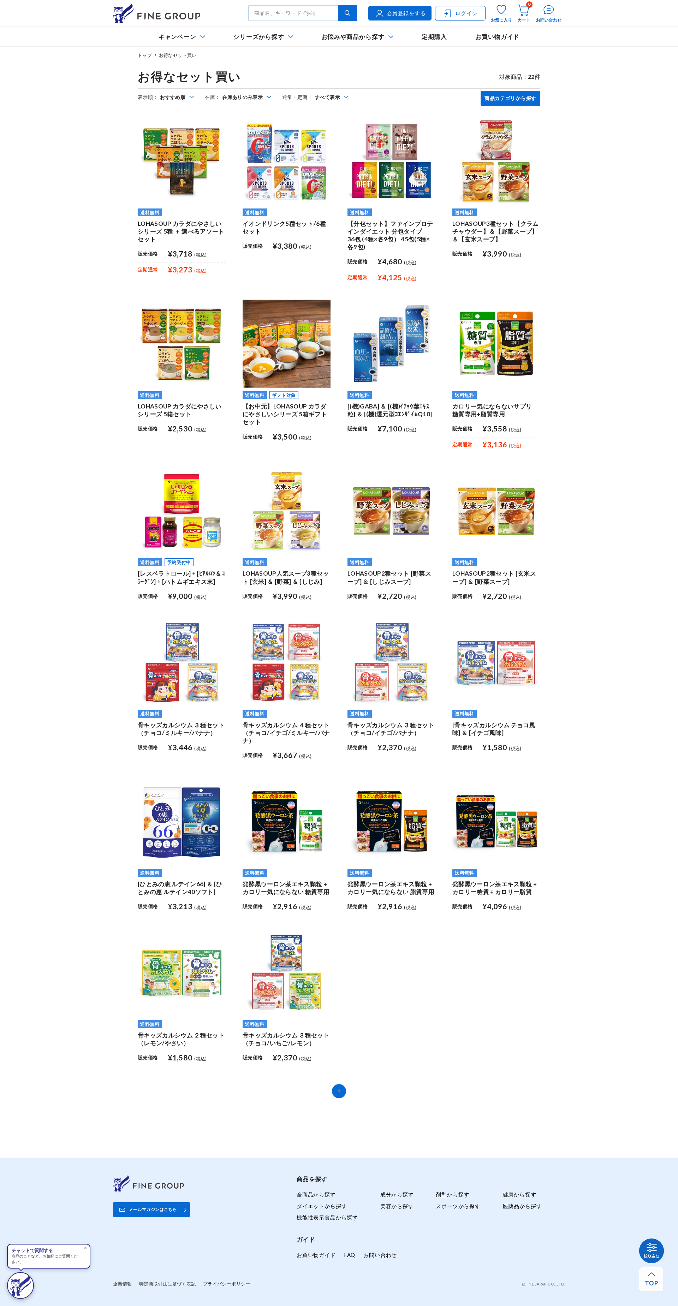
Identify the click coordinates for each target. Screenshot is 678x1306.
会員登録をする (406, 13)
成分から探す (397, 1194)
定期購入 (434, 36)
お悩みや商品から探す (353, 36)
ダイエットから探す (322, 1206)
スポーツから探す (458, 1206)
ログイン (466, 13)
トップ (145, 55)
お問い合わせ (380, 1255)
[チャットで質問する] (20, 1285)
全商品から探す (316, 1194)
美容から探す (397, 1206)
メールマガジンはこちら (153, 1209)
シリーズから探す (258, 36)
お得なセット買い (177, 55)
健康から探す (519, 1194)
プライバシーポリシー (226, 1284)
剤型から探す (452, 1194)
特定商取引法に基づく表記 (167, 1284)
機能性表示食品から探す (327, 1217)
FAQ (349, 1255)
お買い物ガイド (497, 36)
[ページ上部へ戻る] (651, 1279)
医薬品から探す (522, 1206)
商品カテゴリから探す (510, 98)
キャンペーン (178, 36)
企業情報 (122, 1284)
